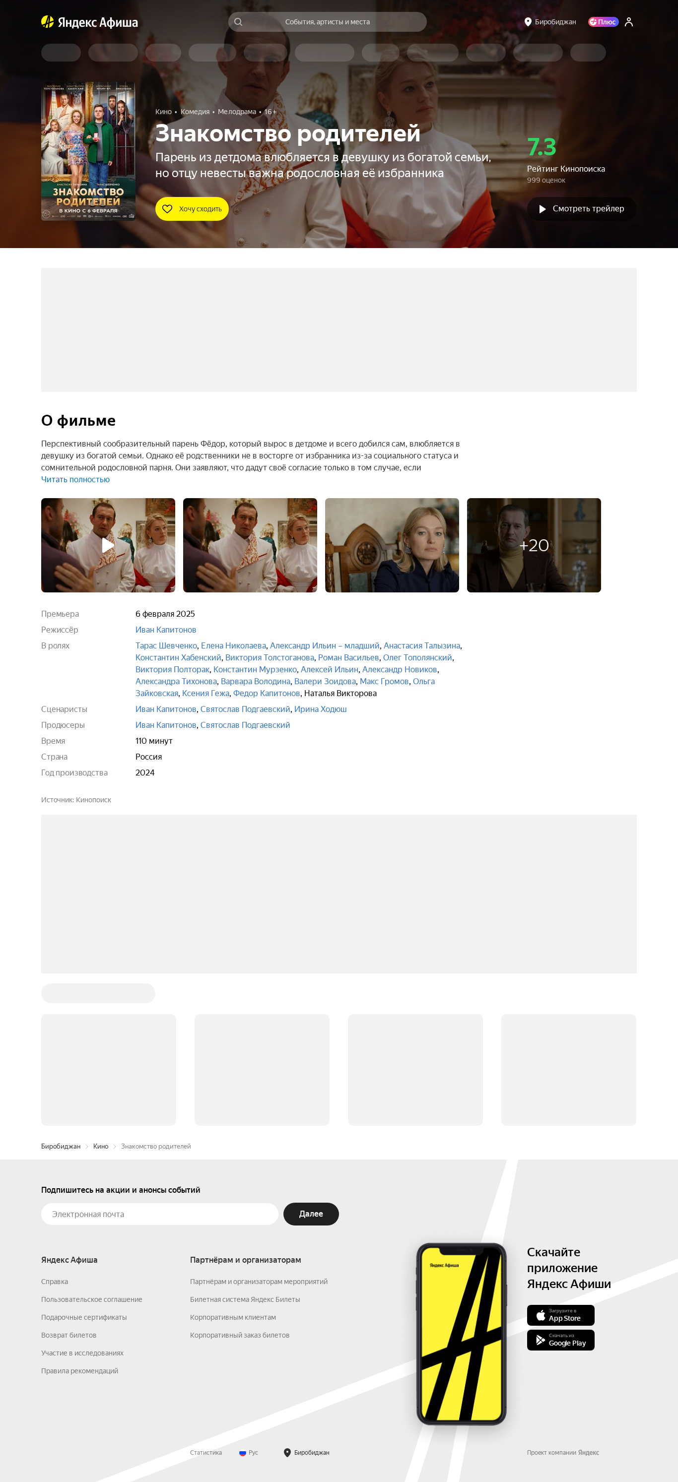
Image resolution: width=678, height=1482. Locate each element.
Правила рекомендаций (79, 1371)
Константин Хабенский (178, 657)
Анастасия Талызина (422, 645)
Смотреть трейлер (588, 208)
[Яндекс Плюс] (603, 22)
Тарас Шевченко (166, 645)
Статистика (206, 1452)
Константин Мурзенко (255, 669)
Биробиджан (60, 1146)
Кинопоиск (93, 800)
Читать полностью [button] (75, 479)
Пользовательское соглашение (91, 1299)
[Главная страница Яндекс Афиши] (47, 21)
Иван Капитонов (166, 630)
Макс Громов (384, 681)
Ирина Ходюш (320, 709)
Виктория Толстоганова (269, 657)
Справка (54, 1282)
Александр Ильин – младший (325, 645)
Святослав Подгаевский (245, 709)
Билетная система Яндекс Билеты (245, 1299)
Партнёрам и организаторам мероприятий (259, 1282)
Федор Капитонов (266, 693)
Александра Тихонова (176, 681)
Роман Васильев (348, 657)
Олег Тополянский (417, 657)
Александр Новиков (399, 669)
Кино (100, 1146)
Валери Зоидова (325, 681)
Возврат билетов (69, 1335)
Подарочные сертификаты (84, 1317)
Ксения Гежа (205, 693)
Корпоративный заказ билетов (240, 1335)
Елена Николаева (233, 645)
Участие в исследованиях (82, 1353)
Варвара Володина (255, 681)
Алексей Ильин (329, 669)
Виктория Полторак (172, 669)
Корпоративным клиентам (233, 1317)
